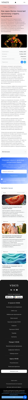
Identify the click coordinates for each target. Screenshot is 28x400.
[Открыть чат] (25, 397)
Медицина (12, 7)
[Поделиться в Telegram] (25, 62)
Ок (14, 397)
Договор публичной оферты (14, 387)
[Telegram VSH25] (14, 290)
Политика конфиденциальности (18, 393)
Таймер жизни (14, 353)
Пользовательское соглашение (14, 383)
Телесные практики (14, 366)
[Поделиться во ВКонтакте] (22, 62)
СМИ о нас (14, 310)
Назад (4, 7)
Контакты (14, 336)
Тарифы (14, 333)
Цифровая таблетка (14, 349)
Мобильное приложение (14, 314)
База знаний (14, 318)
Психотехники (14, 362)
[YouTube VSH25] (17, 290)
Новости (14, 325)
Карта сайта (14, 380)
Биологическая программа (14, 346)
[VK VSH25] (11, 290)
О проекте (14, 303)
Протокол (14, 329)
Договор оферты (14, 394)
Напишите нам (14, 371)
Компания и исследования (14, 307)
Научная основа (14, 321)
